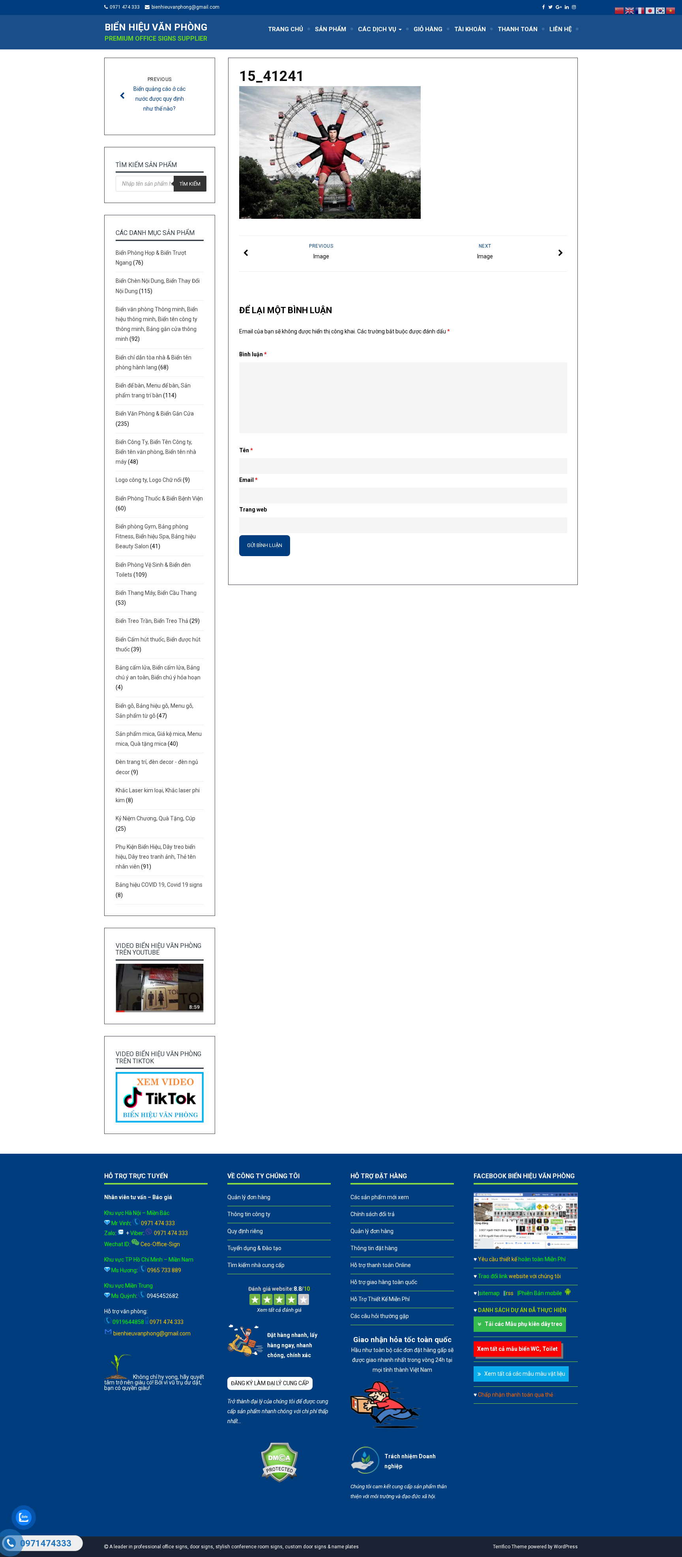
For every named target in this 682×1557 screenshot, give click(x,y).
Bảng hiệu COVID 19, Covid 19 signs (159, 885)
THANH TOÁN (518, 29)
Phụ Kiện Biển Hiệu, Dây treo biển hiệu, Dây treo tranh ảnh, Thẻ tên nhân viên (156, 857)
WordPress (566, 1546)
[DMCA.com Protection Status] (279, 1481)
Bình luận (253, 354)
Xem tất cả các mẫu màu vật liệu (524, 1374)
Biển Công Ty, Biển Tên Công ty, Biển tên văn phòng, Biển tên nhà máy (156, 452)
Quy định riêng (245, 1231)
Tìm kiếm (190, 184)
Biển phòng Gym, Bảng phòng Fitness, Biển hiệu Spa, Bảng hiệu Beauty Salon (156, 536)
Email (248, 480)
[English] (630, 10)
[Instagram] (575, 7)
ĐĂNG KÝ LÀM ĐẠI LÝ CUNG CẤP (270, 1383)
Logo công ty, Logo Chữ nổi (149, 480)
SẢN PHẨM (330, 29)
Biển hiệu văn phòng (156, 27)
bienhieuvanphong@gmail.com (185, 7)
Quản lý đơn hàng (248, 1197)
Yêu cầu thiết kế (522, 1259)
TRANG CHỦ (285, 29)
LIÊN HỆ (560, 29)
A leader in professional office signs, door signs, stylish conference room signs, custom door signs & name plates (233, 1546)
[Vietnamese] (671, 10)
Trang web (253, 509)
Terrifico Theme (510, 1546)
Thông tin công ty (248, 1214)
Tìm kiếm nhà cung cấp (256, 1265)
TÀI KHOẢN (470, 29)
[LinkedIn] (568, 7)
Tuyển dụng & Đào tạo (254, 1248)
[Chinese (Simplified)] (620, 10)
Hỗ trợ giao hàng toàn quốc (383, 1282)
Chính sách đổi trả (372, 1214)
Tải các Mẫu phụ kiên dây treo (523, 1324)
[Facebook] (544, 7)
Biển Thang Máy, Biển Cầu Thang (156, 593)
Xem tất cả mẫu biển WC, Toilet (517, 1349)
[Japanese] (650, 10)
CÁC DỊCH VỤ (378, 29)
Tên (246, 450)
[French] (640, 10)
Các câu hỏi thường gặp (379, 1316)
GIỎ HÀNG (428, 29)
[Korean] (661, 10)
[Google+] (560, 7)
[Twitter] (551, 7)
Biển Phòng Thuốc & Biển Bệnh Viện (159, 498)
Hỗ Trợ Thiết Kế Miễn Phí (380, 1299)
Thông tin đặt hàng (373, 1248)
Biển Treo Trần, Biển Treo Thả (152, 621)
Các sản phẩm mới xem (379, 1197)
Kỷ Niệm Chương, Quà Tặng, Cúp (155, 818)
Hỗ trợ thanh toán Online (380, 1265)
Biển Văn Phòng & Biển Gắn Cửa (155, 413)
